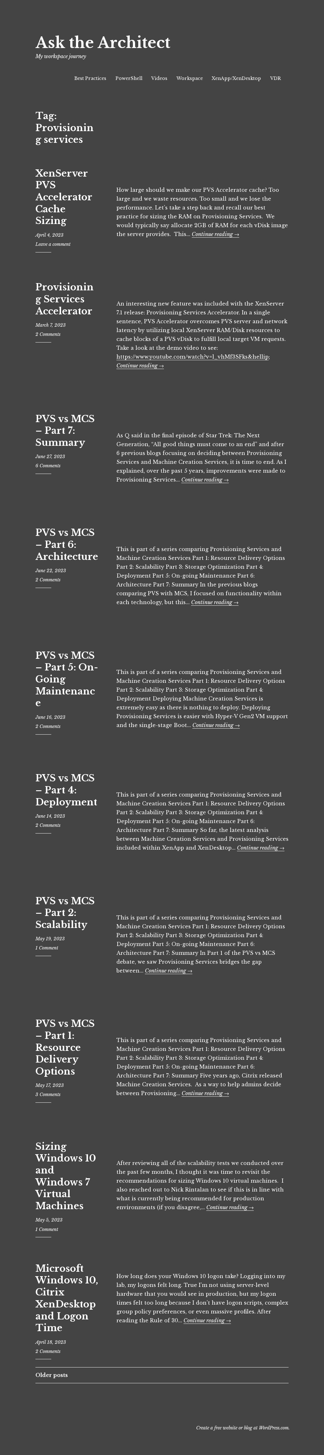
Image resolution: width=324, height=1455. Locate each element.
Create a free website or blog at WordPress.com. (243, 1428)
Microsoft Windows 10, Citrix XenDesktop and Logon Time (66, 1298)
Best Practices (90, 78)
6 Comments (47, 466)
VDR (275, 78)
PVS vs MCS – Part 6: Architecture (66, 544)
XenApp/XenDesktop (236, 78)
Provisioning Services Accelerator (64, 299)
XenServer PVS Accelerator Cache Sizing (63, 197)
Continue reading (215, 234)
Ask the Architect (102, 42)
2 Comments (47, 334)
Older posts (51, 1375)
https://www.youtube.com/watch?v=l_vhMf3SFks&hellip (192, 357)
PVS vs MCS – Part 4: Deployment (66, 790)
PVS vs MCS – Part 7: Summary (65, 430)
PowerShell (128, 78)
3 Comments (47, 1094)
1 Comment (46, 948)
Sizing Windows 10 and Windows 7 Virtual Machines (65, 1176)
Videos (159, 78)
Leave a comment (53, 244)
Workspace (190, 78)
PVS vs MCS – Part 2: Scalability (65, 913)
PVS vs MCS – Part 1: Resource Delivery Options (65, 1047)
